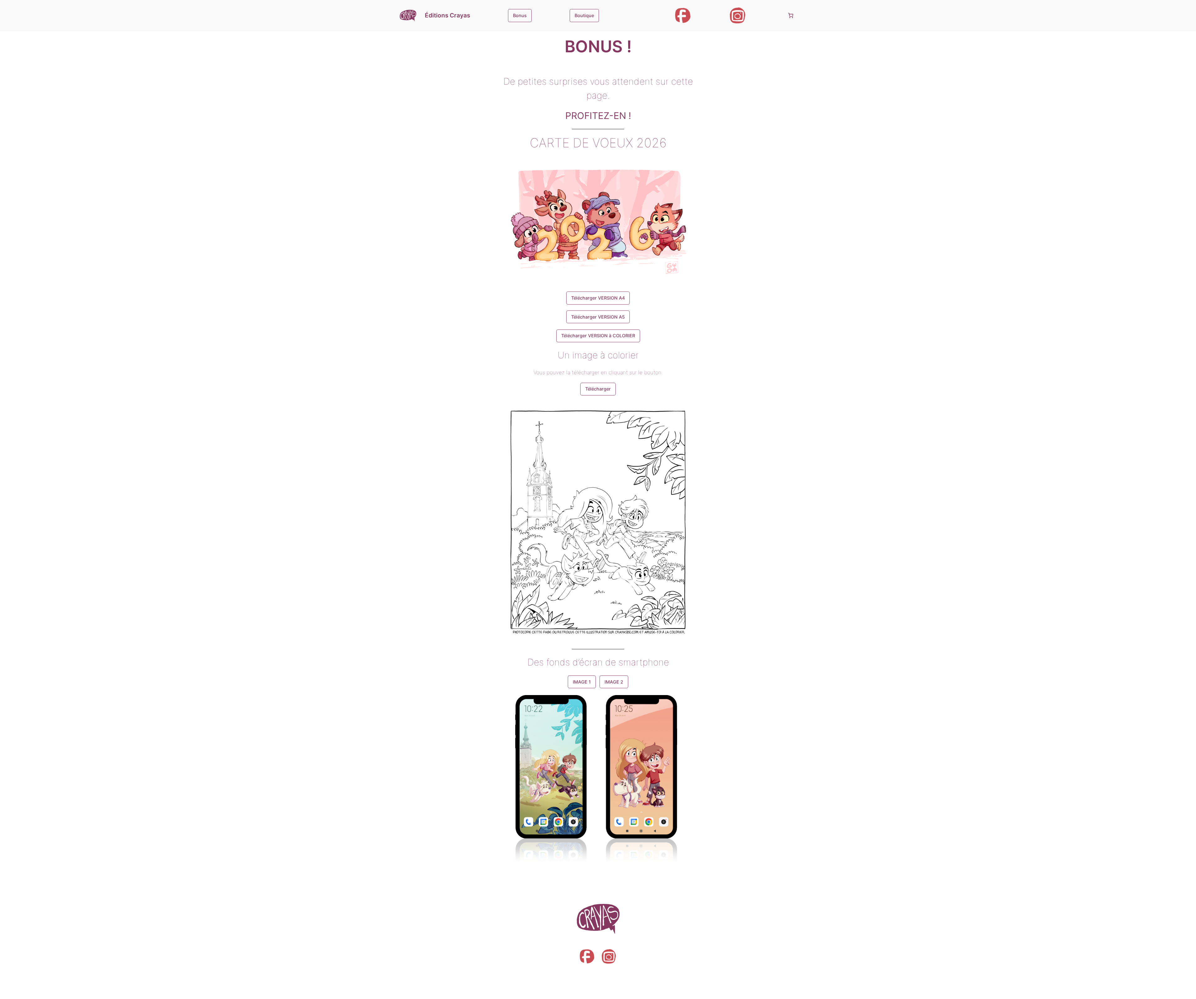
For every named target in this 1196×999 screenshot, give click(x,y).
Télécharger (598, 388)
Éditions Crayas (447, 15)
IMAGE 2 (614, 681)
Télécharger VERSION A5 (598, 317)
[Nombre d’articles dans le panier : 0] (790, 15)
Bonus (520, 15)
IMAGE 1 (582, 681)
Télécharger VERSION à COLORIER (598, 335)
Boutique (584, 15)
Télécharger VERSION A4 (598, 298)
